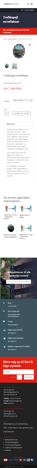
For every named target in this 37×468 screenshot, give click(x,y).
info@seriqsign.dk (13, 324)
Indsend (29, 377)
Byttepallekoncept (11, 440)
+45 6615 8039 (12, 306)
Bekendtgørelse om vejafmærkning (16, 424)
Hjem (5, 39)
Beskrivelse (11, 124)
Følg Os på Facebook (15, 338)
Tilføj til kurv (21, 113)
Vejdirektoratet (9, 432)
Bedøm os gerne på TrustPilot (19, 346)
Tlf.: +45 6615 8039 (27, 10)
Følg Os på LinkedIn (15, 330)
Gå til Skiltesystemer (18, 281)
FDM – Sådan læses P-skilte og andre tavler (18, 428)
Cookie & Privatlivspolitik (13, 448)
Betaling (8, 450)
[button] (30, 45)
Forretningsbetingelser (13, 445)
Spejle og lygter (12, 39)
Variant (7, 101)
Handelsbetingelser (12, 442)
